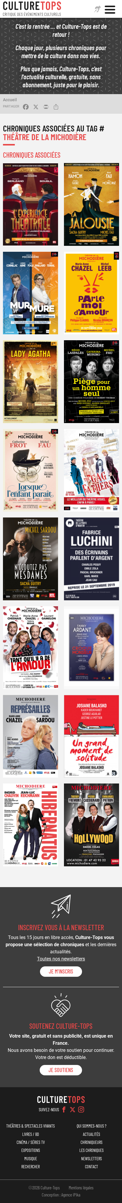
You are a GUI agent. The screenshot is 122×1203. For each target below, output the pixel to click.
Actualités (91, 1134)
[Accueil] (32, 9)
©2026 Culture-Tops (44, 1187)
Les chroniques (91, 1150)
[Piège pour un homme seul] (91, 381)
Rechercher (30, 1166)
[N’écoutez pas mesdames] (30, 558)
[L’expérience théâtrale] (30, 204)
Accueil (10, 99)
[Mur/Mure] (30, 293)
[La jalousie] (91, 204)
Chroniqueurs (91, 1142)
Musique (30, 1158)
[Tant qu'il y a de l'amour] (30, 647)
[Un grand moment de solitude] (91, 736)
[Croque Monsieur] (91, 647)
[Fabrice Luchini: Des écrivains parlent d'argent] (91, 558)
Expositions (30, 1150)
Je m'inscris (61, 971)
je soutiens (61, 1070)
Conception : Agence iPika (61, 1194)
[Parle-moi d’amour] (91, 293)
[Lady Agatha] (30, 381)
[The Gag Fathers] (91, 470)
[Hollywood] (91, 824)
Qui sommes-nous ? (91, 1125)
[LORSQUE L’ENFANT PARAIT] (30, 470)
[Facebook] (64, 1109)
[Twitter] (72, 1109)
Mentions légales (81, 1187)
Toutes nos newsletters (61, 959)
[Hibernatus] (30, 824)
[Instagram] (81, 1109)
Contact (91, 1166)
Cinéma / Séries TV (31, 1142)
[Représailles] (30, 736)
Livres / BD (30, 1134)
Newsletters (91, 1158)
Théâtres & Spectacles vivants (30, 1125)
